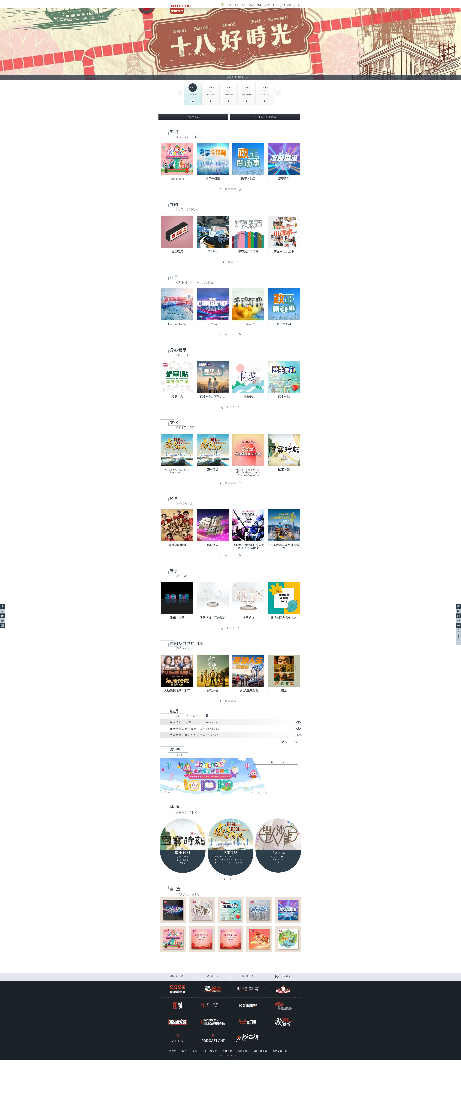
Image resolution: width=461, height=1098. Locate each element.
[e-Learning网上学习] (212, 1005)
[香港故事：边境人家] (288, 939)
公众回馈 (285, 976)
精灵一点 (177, 397)
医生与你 (284, 397)
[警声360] (259, 910)
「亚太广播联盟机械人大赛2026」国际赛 (248, 547)
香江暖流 (177, 251)
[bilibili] (458, 615)
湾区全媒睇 (213, 179)
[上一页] (178, 93)
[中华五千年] (248, 1038)
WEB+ (250, 6)
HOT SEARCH (190, 716)
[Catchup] (207, 715)
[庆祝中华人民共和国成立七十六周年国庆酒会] (201, 939)
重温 (258, 6)
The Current (212, 324)
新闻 (243, 6)
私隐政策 (243, 1051)
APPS (266, 6)
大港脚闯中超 (177, 545)
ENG (286, 5)
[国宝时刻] (183, 834)
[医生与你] (230, 910)
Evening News (177, 324)
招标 (195, 1051)
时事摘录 (212, 251)
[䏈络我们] (243, 976)
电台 (236, 6)
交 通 (180, 976)
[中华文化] (177, 1022)
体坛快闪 (212, 545)
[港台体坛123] (173, 910)
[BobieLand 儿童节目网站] (283, 989)
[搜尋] (299, 4)
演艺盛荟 (248, 618)
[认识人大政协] (259, 939)
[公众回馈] (277, 977)
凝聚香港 (192, 94)
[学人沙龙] (278, 834)
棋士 (284, 690)
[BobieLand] (230, 778)
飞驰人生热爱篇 (248, 690)
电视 (228, 6)
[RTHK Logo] (179, 7)
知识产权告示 (210, 1051)
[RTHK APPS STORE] (177, 1038)
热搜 (174, 711)
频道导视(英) (246, 94)
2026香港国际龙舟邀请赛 (284, 547)
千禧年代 (248, 324)
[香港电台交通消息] (172, 976)
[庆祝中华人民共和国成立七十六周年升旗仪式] (230, 939)
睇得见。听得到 (248, 251)
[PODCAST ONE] (212, 1038)
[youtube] (458, 606)
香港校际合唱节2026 (283, 618)
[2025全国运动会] (177, 989)
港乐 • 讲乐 (177, 618)
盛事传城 (212, 469)
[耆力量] (248, 1022)
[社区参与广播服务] (283, 1005)
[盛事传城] (230, 834)
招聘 (185, 1051)
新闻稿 (173, 1051)
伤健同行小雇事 (284, 251)
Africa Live (265, 94)
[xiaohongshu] (458, 620)
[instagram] (458, 611)
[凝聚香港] (288, 910)
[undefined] (222, 5)
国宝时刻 (210, 94)
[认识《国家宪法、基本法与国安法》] (212, 1022)
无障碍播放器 (260, 1051)
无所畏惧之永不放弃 (177, 690)
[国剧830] (177, 1005)
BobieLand (177, 179)
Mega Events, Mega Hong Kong (177, 471)
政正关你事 (248, 179)
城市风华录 (228, 94)
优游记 (248, 397)
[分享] (208, 976)
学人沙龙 (278, 852)
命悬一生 (212, 690)
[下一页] (279, 93)
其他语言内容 (280, 1051)
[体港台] (212, 989)
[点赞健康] (248, 989)
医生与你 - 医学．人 (212, 397)
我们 (273, 6)
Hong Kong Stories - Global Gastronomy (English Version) (248, 472)
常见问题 (228, 1051)
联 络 (250, 976)
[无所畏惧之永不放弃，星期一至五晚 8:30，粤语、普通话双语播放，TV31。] (230, 44)
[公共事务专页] (248, 1005)
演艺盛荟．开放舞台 (213, 618)
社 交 (215, 976)
